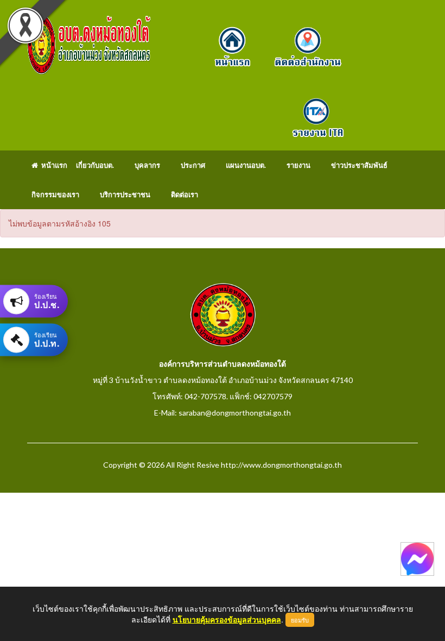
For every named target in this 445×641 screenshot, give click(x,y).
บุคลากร (147, 165)
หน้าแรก (52, 165)
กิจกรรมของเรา (55, 194)
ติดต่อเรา (184, 194)
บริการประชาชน (125, 194)
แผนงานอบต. (246, 165)
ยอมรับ (300, 619)
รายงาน (298, 165)
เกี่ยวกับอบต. (95, 165)
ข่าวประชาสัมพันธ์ (359, 165)
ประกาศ (193, 165)
